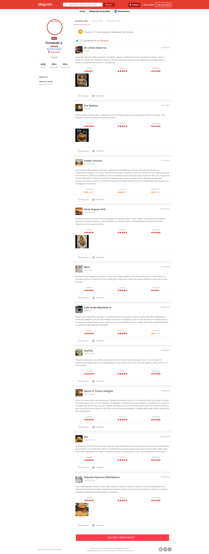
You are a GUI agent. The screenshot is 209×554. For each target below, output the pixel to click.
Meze (87, 267)
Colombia (40, 549)
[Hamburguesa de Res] (82, 509)
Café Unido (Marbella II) (97, 307)
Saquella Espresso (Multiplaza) (101, 477)
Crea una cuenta (163, 5)
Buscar (109, 4)
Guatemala (57, 549)
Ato (86, 436)
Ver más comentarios (121, 537)
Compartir (100, 96)
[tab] (81, 21)
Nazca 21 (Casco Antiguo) (98, 391)
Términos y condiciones (125, 551)
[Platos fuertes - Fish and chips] (82, 135)
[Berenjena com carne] (82, 241)
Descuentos (122, 11)
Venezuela (48, 549)
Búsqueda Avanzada (99, 11)
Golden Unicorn (93, 160)
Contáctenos (94, 548)
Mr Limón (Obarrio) (95, 47)
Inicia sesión (148, 5)
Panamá (135, 5)
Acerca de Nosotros (107, 548)
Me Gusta (84, 96)
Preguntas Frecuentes (122, 548)
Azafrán (88, 350)
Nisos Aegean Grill (94, 209)
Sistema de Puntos (109, 551)
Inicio (82, 11)
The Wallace (91, 105)
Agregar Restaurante (94, 551)
